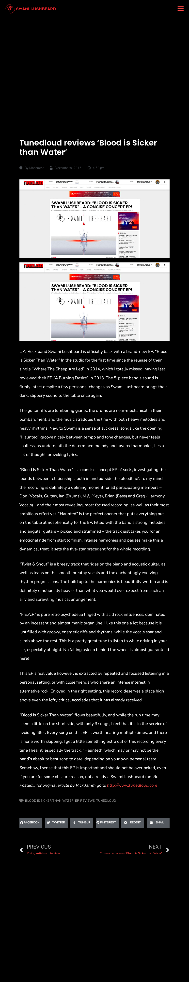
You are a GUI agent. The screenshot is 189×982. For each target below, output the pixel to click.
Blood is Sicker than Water (49, 801)
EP (77, 801)
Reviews (87, 801)
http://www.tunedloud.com (132, 785)
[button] (180, 9)
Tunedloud (106, 801)
